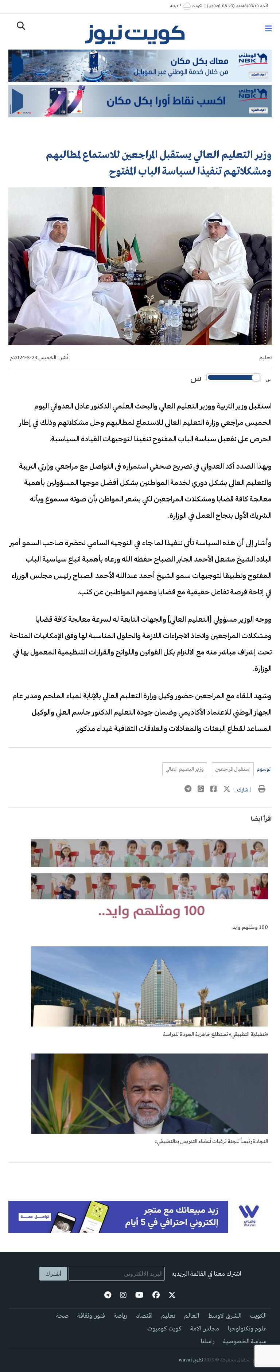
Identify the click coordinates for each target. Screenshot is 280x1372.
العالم (191, 1316)
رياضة (120, 1316)
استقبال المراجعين (232, 769)
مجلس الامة (204, 1329)
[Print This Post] (262, 790)
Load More (140, 1174)
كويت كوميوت (164, 1329)
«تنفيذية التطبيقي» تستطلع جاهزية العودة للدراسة (215, 1034)
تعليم (265, 357)
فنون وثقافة (91, 1316)
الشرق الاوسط (224, 1316)
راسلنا (207, 1341)
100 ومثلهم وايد (250, 927)
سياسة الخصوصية (245, 1341)
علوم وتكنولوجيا (247, 1329)
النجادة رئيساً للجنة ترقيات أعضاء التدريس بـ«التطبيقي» (211, 1141)
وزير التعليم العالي (185, 769)
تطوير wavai (191, 1360)
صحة (62, 1316)
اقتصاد (144, 1316)
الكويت (258, 1316)
